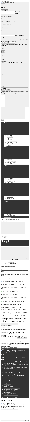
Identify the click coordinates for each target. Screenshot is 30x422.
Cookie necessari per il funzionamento (10, 342)
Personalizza (4, 324)
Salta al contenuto (5, 1)
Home (5, 234)
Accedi (2, 4)
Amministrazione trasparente (11, 395)
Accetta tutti (6, 325)
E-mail (16, 35)
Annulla (3, 89)
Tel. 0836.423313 (10, 363)
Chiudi (2, 51)
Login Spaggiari (12, 41)
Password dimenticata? (6, 16)
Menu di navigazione (20, 259)
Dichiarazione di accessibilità (11, 389)
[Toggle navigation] (13, 113)
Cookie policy (7, 384)
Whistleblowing (7, 392)
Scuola (5, 236)
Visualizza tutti (10, 262)
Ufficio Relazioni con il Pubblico (12, 388)
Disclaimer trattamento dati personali (9, 409)
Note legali (6, 385)
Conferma (8, 89)
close (2, 119)
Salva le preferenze (12, 347)
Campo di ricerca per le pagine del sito (10, 219)
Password (17, 13)
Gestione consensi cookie (10, 393)
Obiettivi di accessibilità (9, 390)
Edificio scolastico (11, 263)
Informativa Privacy (8, 386)
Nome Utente (18, 11)
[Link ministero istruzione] (7, 2)
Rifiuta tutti (13, 324)
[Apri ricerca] (17, 101)
